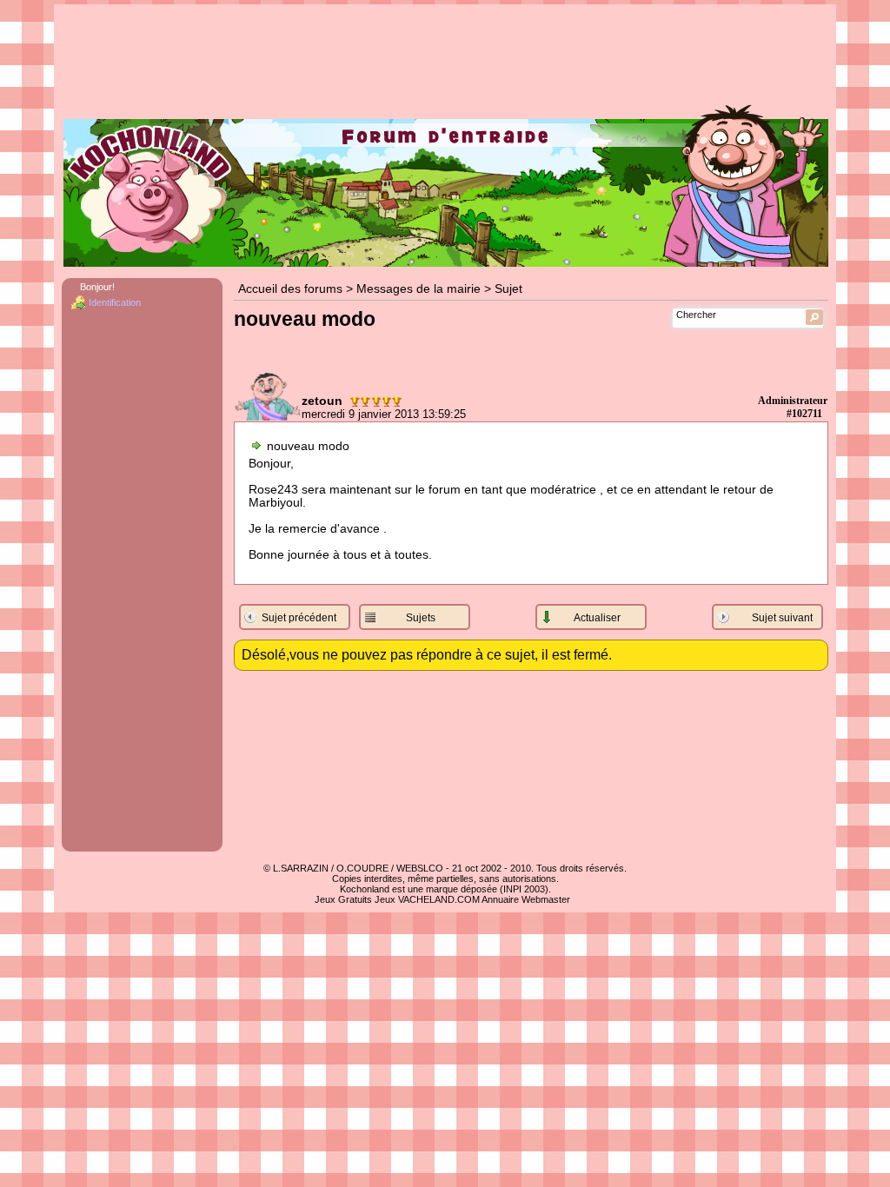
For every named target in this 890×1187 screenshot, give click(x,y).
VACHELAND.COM (439, 899)
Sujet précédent (299, 618)
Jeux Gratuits (343, 899)
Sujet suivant (782, 618)
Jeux (385, 899)
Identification (115, 302)
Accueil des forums (290, 288)
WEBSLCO (419, 868)
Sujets (420, 618)
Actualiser (597, 618)
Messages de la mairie (418, 288)
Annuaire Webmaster (526, 899)
